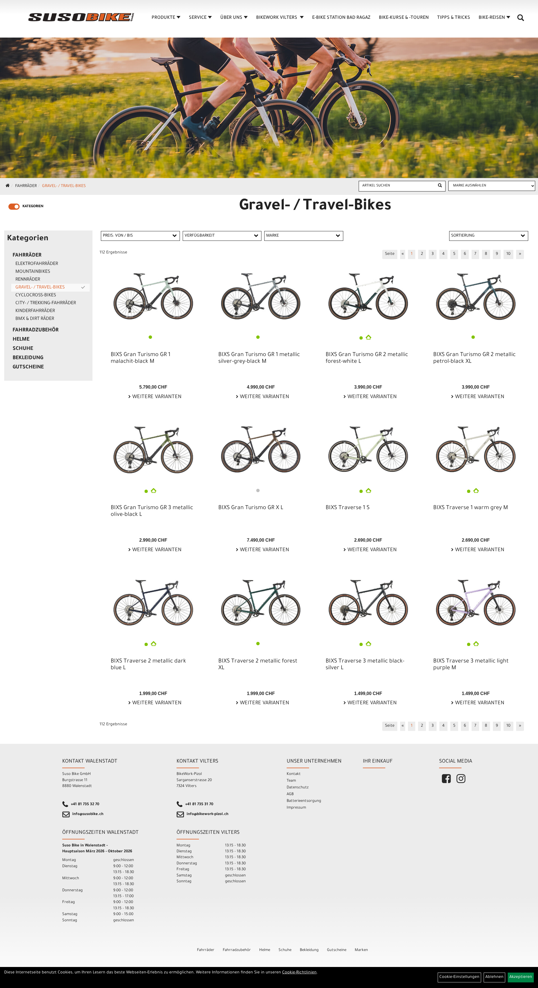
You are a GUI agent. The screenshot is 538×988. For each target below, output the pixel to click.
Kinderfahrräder (35, 311)
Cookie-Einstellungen (459, 977)
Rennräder (27, 279)
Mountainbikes (32, 271)
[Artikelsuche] (520, 20)
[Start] (8, 186)
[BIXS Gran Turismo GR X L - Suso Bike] (260, 449)
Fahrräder (26, 186)
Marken (361, 950)
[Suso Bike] (81, 17)
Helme (21, 340)
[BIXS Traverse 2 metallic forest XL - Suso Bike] (260, 603)
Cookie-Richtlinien (299, 973)
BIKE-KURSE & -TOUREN (404, 17)
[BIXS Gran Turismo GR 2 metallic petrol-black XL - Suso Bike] (475, 296)
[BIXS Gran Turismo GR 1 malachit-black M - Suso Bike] (153, 296)
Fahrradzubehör (36, 330)
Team (291, 781)
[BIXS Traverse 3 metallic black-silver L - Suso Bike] (368, 602)
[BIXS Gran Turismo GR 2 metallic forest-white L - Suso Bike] (368, 296)
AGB (290, 794)
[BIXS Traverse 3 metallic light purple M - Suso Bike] (475, 603)
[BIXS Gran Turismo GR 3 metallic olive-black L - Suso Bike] (153, 449)
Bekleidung (28, 358)
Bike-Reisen (492, 17)
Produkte (163, 17)
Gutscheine (28, 367)
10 (508, 254)
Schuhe (23, 349)
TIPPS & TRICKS (453, 17)
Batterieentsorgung (304, 801)
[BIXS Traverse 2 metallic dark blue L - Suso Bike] (153, 603)
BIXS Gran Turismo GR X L (250, 508)
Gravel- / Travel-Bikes (64, 186)
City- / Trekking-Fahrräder (45, 303)
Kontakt (294, 774)
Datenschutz (298, 788)
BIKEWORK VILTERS (277, 17)
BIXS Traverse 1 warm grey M (470, 508)
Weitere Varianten (156, 397)
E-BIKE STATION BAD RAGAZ (341, 17)
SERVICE (198, 17)
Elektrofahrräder (36, 264)
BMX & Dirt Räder (34, 319)
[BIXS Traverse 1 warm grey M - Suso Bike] (475, 449)
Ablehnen (494, 977)
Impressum (296, 808)
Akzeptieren (520, 977)
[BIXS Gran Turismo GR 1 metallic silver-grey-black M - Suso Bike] (260, 296)
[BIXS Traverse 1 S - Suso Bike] (368, 449)
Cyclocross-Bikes (35, 295)
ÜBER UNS (231, 17)
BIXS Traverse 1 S (348, 508)
